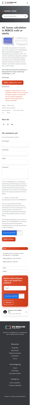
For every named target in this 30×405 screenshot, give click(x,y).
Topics (4, 268)
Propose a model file (15, 385)
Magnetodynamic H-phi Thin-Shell (12, 258)
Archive (5, 271)
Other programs (6, 110)
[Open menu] (27, 3)
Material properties (15, 353)
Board (15, 368)
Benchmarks (15, 350)
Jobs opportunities (15, 373)
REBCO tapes (10, 105)
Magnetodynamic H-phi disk (10, 261)
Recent (4, 248)
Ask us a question (15, 383)
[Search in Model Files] (25, 16)
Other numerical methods (8, 108)
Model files (15, 348)
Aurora (15, 358)
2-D (3, 112)
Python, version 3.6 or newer (13, 82)
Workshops (15, 371)
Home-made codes (18, 110)
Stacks (8, 112)
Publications (15, 356)
